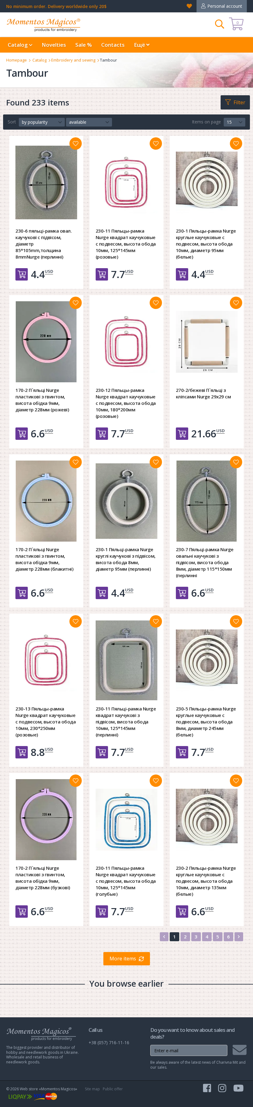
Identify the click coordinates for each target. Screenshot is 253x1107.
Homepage (16, 60)
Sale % (83, 44)
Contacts (113, 44)
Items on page (206, 122)
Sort (12, 122)
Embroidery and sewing (73, 60)
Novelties (54, 44)
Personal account (224, 6)
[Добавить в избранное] (75, 143)
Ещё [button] (140, 44)
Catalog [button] (18, 44)
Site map (92, 1089)
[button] (42, 122)
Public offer (113, 1089)
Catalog (39, 60)
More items (123, 958)
